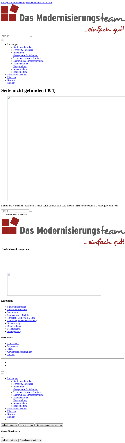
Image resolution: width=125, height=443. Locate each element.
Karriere (11, 80)
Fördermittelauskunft (17, 74)
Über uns (11, 77)
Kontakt (11, 83)
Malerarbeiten (20, 69)
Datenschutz (13, 343)
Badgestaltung (20, 66)
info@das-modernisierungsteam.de (18, 2)
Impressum (12, 346)
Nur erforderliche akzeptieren (49, 425)
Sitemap (11, 354)
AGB (10, 349)
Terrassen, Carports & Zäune (27, 58)
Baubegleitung (20, 72)
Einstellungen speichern (30, 440)
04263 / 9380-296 (43, 2)
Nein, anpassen (26, 425)
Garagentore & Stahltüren (25, 55)
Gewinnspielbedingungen (19, 351)
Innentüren (18, 52)
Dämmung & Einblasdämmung (28, 61)
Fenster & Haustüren (23, 50)
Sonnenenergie (20, 63)
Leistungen (12, 378)
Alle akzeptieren (9, 425)
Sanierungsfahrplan (22, 47)
